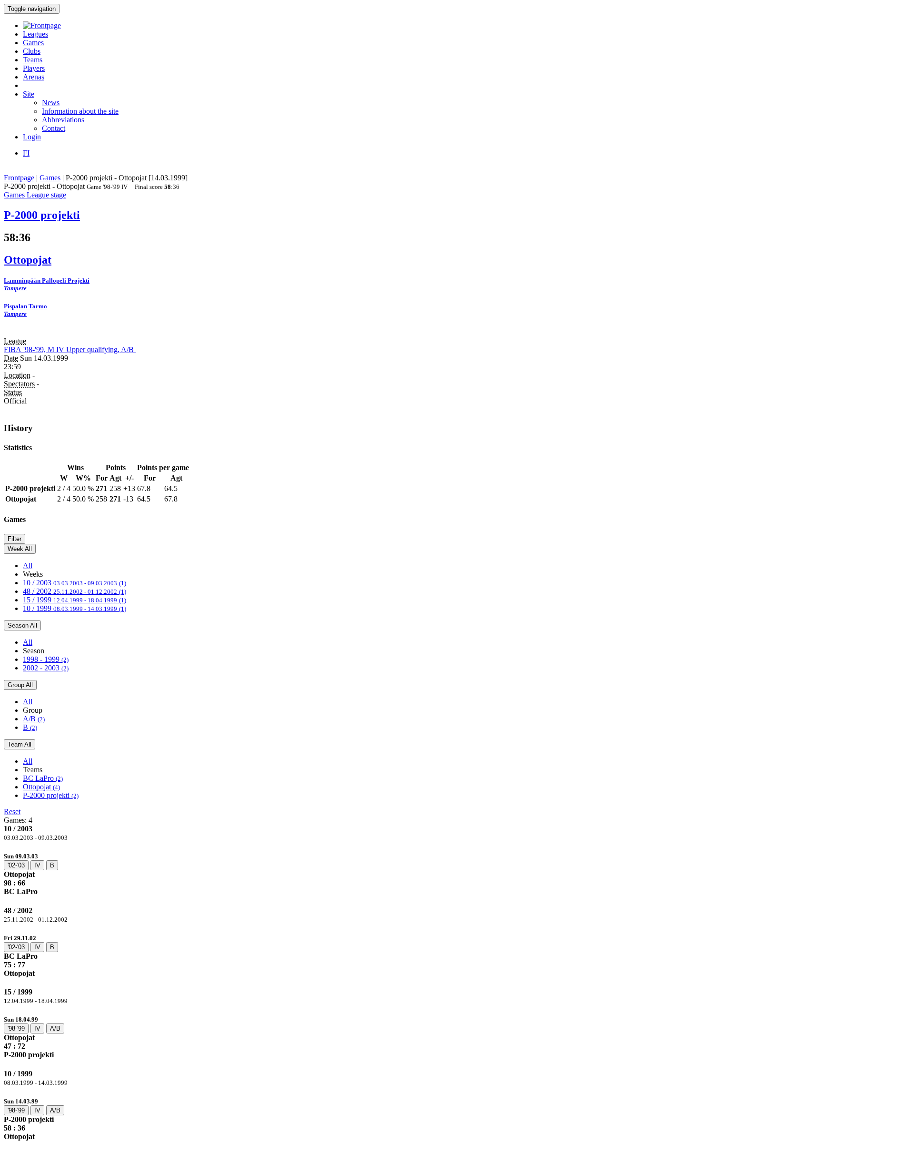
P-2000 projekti (51, 795)
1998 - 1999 (46, 659)
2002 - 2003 (46, 668)
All (27, 565)
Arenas (33, 77)
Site (28, 94)
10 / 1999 (74, 608)
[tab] (457, 874)
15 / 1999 (74, 600)
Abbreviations (63, 120)
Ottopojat (41, 787)
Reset (12, 811)
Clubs (31, 51)
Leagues (35, 34)
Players (34, 68)
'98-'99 (16, 1028)
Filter (14, 538)
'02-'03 (16, 865)
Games (33, 43)
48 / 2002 (74, 591)
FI (26, 153)
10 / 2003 (74, 583)
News (51, 102)
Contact (53, 128)
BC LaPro (43, 778)
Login (32, 137)
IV (37, 865)
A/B (34, 719)
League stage (46, 195)
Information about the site (80, 111)
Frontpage (19, 178)
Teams (32, 60)
